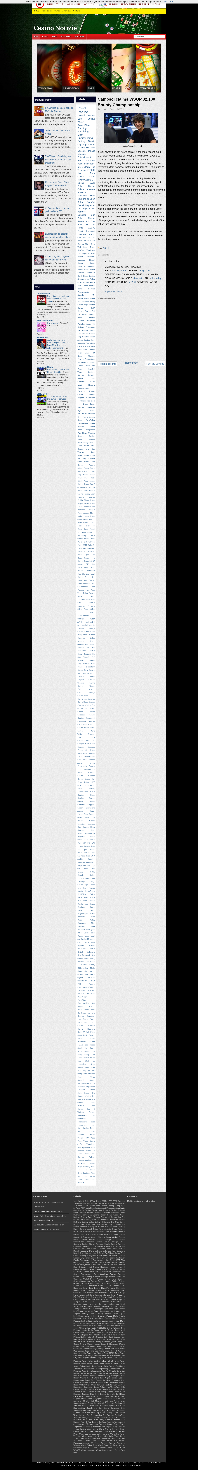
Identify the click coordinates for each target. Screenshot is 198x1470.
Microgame (81, 923)
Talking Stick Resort (115, 1413)
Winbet (92, 1164)
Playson (80, 359)
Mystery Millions (86, 946)
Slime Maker (52, 323)
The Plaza (90, 590)
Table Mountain (83, 584)
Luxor (85, 520)
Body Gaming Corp (86, 664)
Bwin (93, 378)
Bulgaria (80, 680)
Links (54, 36)
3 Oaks (91, 606)
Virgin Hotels (89, 455)
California (81, 382)
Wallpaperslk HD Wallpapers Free (128, 1463)
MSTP (92, 898)
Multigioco (91, 532)
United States (86, 115)
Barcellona (90, 343)
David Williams (95, 1251)
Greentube (81, 824)
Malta (79, 241)
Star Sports (90, 1083)
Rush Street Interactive (83, 1387)
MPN (86, 898)
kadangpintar (119, 270)
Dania (86, 728)
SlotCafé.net (43, 394)
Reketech (81, 1016)
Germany (81, 805)
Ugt (78, 1131)
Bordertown (90, 667)
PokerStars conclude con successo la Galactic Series (58, 299)
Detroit (92, 285)
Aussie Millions (89, 635)
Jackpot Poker (80, 1302)
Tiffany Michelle (105, 1420)
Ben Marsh (90, 644)
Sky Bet (86, 1070)
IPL (88, 843)
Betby (79, 654)
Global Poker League (115, 1279)
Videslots (81, 600)
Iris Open (82, 850)
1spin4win (81, 606)
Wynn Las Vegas (86, 1176)
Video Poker (119, 1434)
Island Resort (112, 1297)
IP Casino (81, 401)
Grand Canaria (89, 814)
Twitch (92, 1128)
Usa (93, 148)
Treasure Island (86, 452)
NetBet (92, 949)
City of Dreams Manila (99, 1244)
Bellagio (91, 375)
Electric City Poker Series (84, 1258)
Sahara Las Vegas (86, 1045)
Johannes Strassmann (86, 862)
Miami (92, 410)
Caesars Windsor (87, 1234)
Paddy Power (83, 269)
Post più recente (107, 364)
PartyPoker (90, 420)
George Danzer (86, 801)
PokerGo (91, 545)
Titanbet (91, 369)
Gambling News (45, 367)
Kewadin (80, 875)
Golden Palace (118, 1281)
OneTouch (91, 978)
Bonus (79, 667)
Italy (105, 109)
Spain (85, 247)
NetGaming (81, 536)
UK (93, 180)
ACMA (92, 619)
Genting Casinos (86, 798)
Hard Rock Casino (91, 1288)
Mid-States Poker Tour (83, 1326)
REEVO (92, 1006)
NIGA (79, 949)
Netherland (91, 952)
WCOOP (86, 237)
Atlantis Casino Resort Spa (90, 1210)
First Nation (93, 1267)
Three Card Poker (90, 1420)
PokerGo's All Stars (86, 994)
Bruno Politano (118, 1229)
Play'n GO (90, 990)
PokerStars (83, 125)
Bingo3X (86, 657)
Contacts (76, 11)
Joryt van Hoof (105, 1304)
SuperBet (81, 1090)
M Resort (95, 1316)
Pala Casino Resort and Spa (85, 1351)
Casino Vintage (86, 692)
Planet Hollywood (86, 231)
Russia (92, 333)
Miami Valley (86, 920)
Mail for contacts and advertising (141, 1201)
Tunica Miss (82, 1125)
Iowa (93, 846)
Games (57, 11)
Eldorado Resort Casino (114, 1255)
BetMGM (86, 167)
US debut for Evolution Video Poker (49, 1225)
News (79, 289)
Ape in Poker (87, 625)
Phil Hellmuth (115, 1355)
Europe (88, 311)
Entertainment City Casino (104, 1260)
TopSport (80, 1112)
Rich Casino (96, 1380)
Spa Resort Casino (85, 1405)
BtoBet (92, 676)
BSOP (92, 471)
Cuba (90, 725)
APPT (79, 622)
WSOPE (91, 228)
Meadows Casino (86, 907)
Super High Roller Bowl (106, 1410)
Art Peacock (108, 1208)
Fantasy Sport (89, 494)
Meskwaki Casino (86, 917)
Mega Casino (86, 910)
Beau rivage (82, 478)
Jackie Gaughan (86, 859)
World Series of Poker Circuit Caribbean (86, 1170)
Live (79, 888)
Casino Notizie (55, 28)
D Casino (101, 1249)
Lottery (80, 266)
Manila (80, 904)
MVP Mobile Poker (86, 901)
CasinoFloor (82, 699)
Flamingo (91, 497)
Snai (93, 442)
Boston (92, 305)
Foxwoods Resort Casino (113, 1269)
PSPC (79, 542)
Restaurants (82, 1022)
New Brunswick (83, 955)
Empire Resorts (86, 385)
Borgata (80, 244)
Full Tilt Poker (101, 1271)
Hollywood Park (89, 833)
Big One (115, 1222)
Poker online (83, 164)
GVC (85, 785)
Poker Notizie (47, 11)
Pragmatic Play (98, 1371)
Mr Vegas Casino (110, 1332)
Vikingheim (90, 1144)
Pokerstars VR (118, 1369)
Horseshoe (82, 349)
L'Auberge (81, 881)
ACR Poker (109, 1203)
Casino (45, 36)
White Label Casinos (95, 1441)
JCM (93, 856)
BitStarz (80, 660)
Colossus (81, 715)
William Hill (83, 148)
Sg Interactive (107, 1396)
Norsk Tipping (89, 958)
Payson (92, 987)
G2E (93, 782)
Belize (92, 638)
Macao (91, 176)
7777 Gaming (89, 612)
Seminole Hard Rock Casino (93, 1394)
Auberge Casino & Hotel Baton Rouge (86, 632)
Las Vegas (86, 118)
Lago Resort (89, 885)
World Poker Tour (89, 1445)
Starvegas (81, 1087)
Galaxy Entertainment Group (86, 1274)
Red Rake (91, 1013)
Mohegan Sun (86, 215)
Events (92, 763)
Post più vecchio (155, 363)
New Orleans (89, 1339)
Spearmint (81, 1080)
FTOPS (80, 769)
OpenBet (80, 981)
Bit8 (93, 657)
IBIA (84, 843)
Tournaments (82, 1122)
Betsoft (80, 257)
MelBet (92, 914)
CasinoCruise (82, 696)
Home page (131, 362)
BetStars (91, 253)
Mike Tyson (90, 930)
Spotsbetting (82, 295)
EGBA (92, 382)
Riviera (92, 439)
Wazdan (80, 1151)
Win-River (81, 1164)
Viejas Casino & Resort (92, 1436)
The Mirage (86, 1099)
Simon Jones (89, 1067)
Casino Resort (83, 484)
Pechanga (81, 990)
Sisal (79, 574)
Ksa (93, 878)
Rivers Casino (84, 180)
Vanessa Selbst (86, 1135)
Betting (81, 141)
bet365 (80, 603)
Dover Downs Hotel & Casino (92, 1253)
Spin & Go (81, 1083)
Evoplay (92, 766)
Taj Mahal (100, 1413)
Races (79, 1010)
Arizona (92, 465)
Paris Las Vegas (84, 324)
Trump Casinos (86, 372)
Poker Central (94, 1361)
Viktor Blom (90, 600)
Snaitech (91, 1074)
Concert (80, 308)
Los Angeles (89, 888)
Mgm (80, 134)
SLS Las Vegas (112, 1401)
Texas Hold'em (79, 1415)
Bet (93, 648)
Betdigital (87, 654)
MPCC (80, 898)
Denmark (91, 487)
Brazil (93, 478)
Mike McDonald (113, 1326)
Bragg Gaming (83, 673)
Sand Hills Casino (86, 1048)
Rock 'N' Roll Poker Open (84, 1385)
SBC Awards (119, 1389)
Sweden (92, 580)
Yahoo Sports (83, 1179)
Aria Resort (91, 1208)
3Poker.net (42, 337)
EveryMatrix (82, 766)
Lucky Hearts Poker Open (111, 1314)
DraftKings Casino (112, 1253)
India (93, 401)
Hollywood (90, 398)
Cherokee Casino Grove (97, 1242)
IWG (93, 843)
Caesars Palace (86, 151)
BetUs (92, 651)
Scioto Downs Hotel (86, 1051)
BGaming (85, 471)
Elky (85, 753)
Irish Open (82, 404)
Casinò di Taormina (82, 1237)
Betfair (80, 378)
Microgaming (89, 266)
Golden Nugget (104, 1281)
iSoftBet (92, 603)
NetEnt (80, 952)
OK (171, 2)
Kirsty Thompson (84, 878)
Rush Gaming (89, 1035)
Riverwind (91, 1029)
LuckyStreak (90, 891)
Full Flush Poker (87, 1271)
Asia (93, 241)
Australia (81, 343)
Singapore (81, 279)
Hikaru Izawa (79, 1290)
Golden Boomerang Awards (85, 1281)
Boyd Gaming (89, 670)
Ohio (79, 417)
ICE (79, 167)
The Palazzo (105, 1417)
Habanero (87, 507)
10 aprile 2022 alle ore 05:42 (114, 292)
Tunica (92, 1122)
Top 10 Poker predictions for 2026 (48, 1211)
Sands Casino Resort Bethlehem (96, 1389)
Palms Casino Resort (108, 1351)
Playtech (81, 192)
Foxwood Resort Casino (90, 1269)
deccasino (138, 278)
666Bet (92, 609)
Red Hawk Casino (117, 1373)
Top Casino (79, 36)
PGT (79, 984)
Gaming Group (86, 795)
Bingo (86, 305)
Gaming (82, 128)
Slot (83, 574)
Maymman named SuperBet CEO (48, 1229)
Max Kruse (90, 904)
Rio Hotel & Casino (86, 362)
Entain (79, 757)
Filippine (80, 497)
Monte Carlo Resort (86, 529)
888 (93, 170)
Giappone (91, 805)
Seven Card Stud (92, 1396)
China (85, 285)
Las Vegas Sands (86, 208)
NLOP (85, 949)
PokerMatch (82, 997)
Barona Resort (89, 475)
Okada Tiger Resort (86, 974)
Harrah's (81, 212)
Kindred (92, 875)
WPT (92, 164)
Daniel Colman (118, 1249)
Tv (89, 1125)
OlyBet (80, 978)
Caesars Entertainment (107, 1231)
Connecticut (90, 718)
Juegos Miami (89, 513)
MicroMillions (82, 523)
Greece (92, 821)
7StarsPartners (83, 616)
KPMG (92, 872)
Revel (79, 439)
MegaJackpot (82, 914)
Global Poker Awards (93, 1279)
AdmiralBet (90, 622)
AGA (79, 285)
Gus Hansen (82, 827)
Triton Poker (82, 593)
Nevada (91, 414)
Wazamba (91, 1147)
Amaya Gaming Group (110, 1206)
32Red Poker (82, 609)
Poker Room (98, 1364)
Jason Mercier (102, 1302)
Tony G (91, 1109)
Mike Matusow (99, 1326)
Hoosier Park (92, 1293)
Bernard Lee (83, 648)
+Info (164, 2)
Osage (87, 981)
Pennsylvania (83, 292)
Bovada (80, 670)
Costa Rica (82, 725)
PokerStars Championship (96, 1369)
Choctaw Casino (84, 705)
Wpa (93, 1173)
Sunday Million (88, 337)
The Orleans (94, 1417)
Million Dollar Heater (86, 933)
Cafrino (92, 683)
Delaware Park (109, 1251)
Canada (80, 346)
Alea (79, 625)
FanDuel (87, 769)
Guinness (91, 824)
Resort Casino (89, 1019)
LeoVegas (90, 407)
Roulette (81, 442)
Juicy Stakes (84, 353)
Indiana (80, 846)
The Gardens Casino (112, 1415)
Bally (79, 475)
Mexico (92, 520)
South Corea (86, 1077)
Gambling (83, 131)
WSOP (119, 109)
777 (78, 612)
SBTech (92, 1042)
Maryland (91, 321)
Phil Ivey (86, 241)
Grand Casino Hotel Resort (100, 1283)
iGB (82, 1183)
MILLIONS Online (86, 894)
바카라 (132, 282)
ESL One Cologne (89, 1262)
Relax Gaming (88, 433)
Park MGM (82, 545)
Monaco (91, 356)
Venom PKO (83, 1138)
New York (100, 1339)
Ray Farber (81, 1013)
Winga (79, 1167)
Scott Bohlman (83, 1058)
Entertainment (83, 388)
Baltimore (81, 638)
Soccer (80, 366)
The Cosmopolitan (94, 1415)
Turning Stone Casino (101, 1429)
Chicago (92, 702)
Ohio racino (89, 971)
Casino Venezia (86, 689)
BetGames (81, 651)
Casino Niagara (86, 686)
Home (36, 36)
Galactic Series (118, 1271)
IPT (93, 507)
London (80, 321)
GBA (79, 785)
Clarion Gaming (86, 712)
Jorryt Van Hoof (83, 865)
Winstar (87, 462)
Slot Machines (86, 160)
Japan (92, 263)
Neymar (91, 289)
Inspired (87, 846)
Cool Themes (88, 1463)
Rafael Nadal (89, 1010)
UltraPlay (91, 1131)
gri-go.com (144, 270)
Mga (79, 410)
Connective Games (86, 721)
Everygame (90, 346)
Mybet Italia (90, 942)
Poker (112, 109)
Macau (80, 183)
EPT (88, 170)
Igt (88, 401)
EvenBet (91, 202)
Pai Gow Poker (89, 542)
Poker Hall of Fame (110, 1361)
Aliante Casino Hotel (86, 340)
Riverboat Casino (87, 1382)
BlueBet (92, 660)
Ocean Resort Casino (86, 539)
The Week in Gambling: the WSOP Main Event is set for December (58, 159)
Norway (92, 965)
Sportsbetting (85, 138)
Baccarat (81, 375)
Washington (82, 1147)
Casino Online (111, 1237)
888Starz (80, 619)
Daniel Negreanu (86, 205)
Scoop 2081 (89, 1055)
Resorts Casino (86, 436)
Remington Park (118, 1375)
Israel (88, 856)
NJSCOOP (81, 414)
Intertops (91, 189)
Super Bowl (90, 1087)
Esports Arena (104, 1262)
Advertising (66, 11)
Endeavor (91, 753)
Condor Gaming (96, 1246)
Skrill (79, 1070)
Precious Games (45, 320)
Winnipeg (86, 1167)
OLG (93, 536)
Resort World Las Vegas (98, 1378)
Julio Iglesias (94, 1306)
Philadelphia (82, 423)
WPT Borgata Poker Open (106, 1448)
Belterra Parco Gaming (90, 1217)
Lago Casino (107, 1309)
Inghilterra (81, 510)
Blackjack (91, 257)
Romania (87, 561)
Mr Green (81, 532)
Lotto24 (80, 891)
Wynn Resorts (89, 282)
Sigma (88, 442)
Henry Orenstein (117, 1288)
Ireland (92, 349)
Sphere (92, 1080)
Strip (79, 337)
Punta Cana (90, 359)
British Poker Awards (86, 481)
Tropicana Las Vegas (102, 1427)
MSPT (87, 244)
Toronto (92, 1112)
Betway (81, 202)
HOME (36, 11)
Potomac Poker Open (82, 1371)
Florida (80, 500)
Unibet (80, 455)
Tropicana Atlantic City (82, 1427)
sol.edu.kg (155, 278)
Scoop (79, 1055)
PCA (93, 981)
